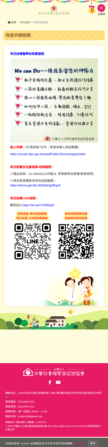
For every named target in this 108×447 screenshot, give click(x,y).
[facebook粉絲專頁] (91, 6)
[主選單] (101, 8)
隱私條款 (20, 422)
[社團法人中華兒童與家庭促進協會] (54, 10)
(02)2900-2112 (26, 406)
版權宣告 (9, 422)
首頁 (13, 22)
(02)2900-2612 (26, 401)
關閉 (93, 443)
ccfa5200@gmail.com (30, 416)
